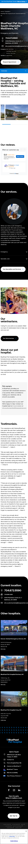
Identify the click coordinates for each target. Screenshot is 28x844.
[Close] (26, 831)
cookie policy (12, 836)
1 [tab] (6, 124)
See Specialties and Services (12, 269)
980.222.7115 (4, 646)
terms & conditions (17, 826)
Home (2, 11)
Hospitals (7, 11)
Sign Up (15, 816)
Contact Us (10, 759)
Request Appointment (9, 62)
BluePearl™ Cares (12, 769)
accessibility (9, 827)
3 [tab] (23, 124)
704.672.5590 (11, 38)
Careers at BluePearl (13, 766)
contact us (17, 827)
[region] (14, 836)
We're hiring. (21, 1)
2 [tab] (15, 124)
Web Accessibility (12, 772)
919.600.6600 (4, 682)
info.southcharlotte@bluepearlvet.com (14, 408)
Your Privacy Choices (13, 776)
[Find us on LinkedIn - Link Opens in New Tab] (19, 790)
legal (22, 824)
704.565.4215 (8, 594)
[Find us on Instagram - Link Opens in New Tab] (14, 790)
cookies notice (6, 824)
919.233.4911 (4, 717)
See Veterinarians (8, 338)
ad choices (7, 826)
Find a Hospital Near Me (14, 763)
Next (25, 112)
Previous (2, 112)
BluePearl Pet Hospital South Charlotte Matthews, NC (13, 14)
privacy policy (15, 824)
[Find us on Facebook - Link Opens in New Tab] (9, 790)
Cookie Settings (14, 841)
